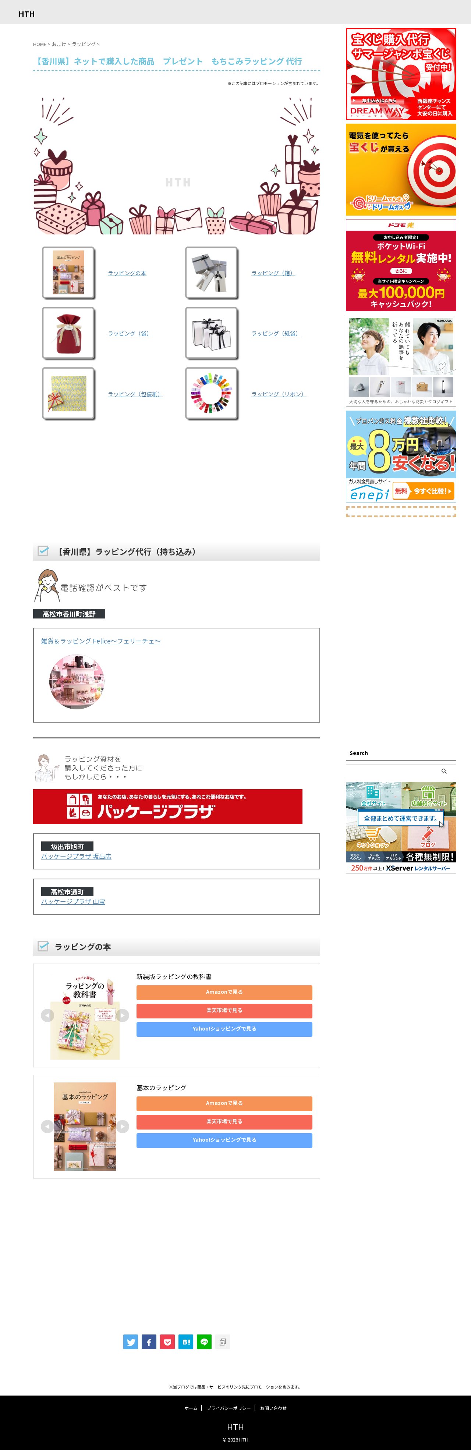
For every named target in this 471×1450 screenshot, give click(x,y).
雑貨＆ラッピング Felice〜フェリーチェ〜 (101, 640)
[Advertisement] (176, 483)
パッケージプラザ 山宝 (73, 901)
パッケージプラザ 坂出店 (76, 856)
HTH (26, 13)
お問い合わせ (273, 1408)
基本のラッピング (162, 1087)
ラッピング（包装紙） (135, 394)
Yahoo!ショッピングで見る (224, 1028)
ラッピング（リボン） (279, 394)
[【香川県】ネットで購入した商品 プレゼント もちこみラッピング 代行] (185, 1341)
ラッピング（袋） (130, 333)
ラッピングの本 (127, 273)
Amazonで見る (224, 991)
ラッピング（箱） (273, 273)
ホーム (191, 1408)
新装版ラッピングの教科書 (174, 976)
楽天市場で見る (224, 1010)
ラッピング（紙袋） (276, 333)
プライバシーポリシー (229, 1408)
